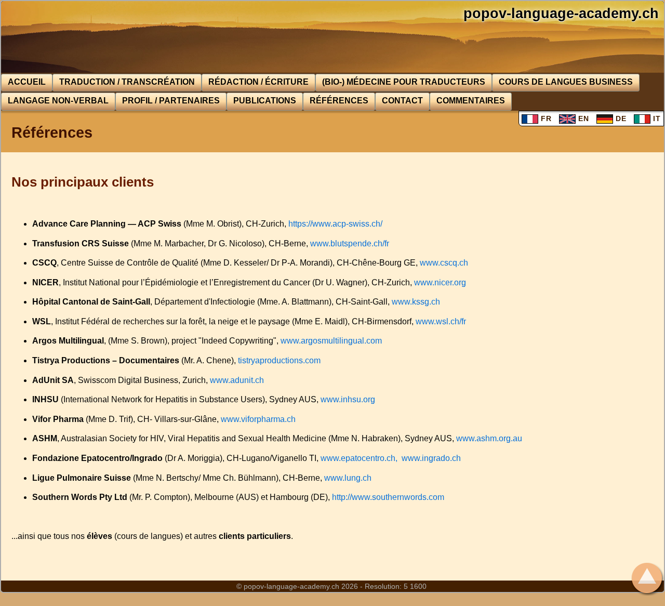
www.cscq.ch (444, 262)
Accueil (27, 81)
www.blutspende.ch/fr (349, 243)
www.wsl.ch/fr (441, 321)
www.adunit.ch (237, 380)
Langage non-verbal (58, 100)
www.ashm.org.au (489, 438)
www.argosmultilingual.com (331, 340)
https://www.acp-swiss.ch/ (335, 223)
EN (582, 118)
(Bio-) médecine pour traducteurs (403, 81)
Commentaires (470, 100)
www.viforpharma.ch (258, 419)
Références (339, 100)
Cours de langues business (566, 81)
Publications (264, 100)
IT (655, 118)
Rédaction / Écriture (258, 81)
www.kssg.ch (416, 301)
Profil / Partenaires (171, 100)
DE (620, 118)
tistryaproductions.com (279, 360)
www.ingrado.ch (431, 458)
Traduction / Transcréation (127, 81)
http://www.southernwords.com (388, 497)
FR (545, 118)
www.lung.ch (347, 477)
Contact (402, 100)
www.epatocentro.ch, (359, 458)
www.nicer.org (440, 282)
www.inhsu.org (348, 399)
